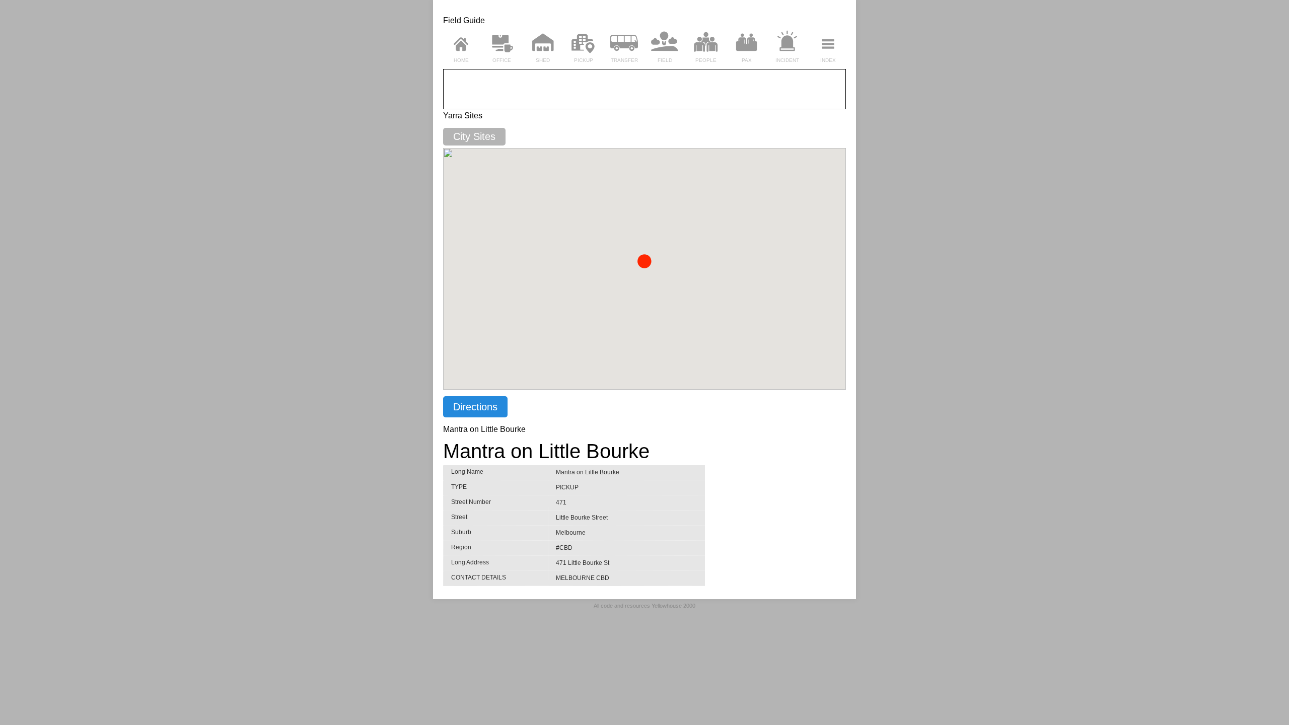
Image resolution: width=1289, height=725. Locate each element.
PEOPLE (706, 60)
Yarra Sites (462, 115)
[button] (644, 261)
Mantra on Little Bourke (546, 451)
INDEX (828, 60)
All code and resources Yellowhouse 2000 (644, 606)
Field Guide (464, 20)
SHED (543, 60)
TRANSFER (624, 60)
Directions (475, 406)
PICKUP (583, 60)
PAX (747, 60)
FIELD (665, 60)
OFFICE (501, 60)
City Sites (474, 136)
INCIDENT (787, 60)
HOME (461, 60)
